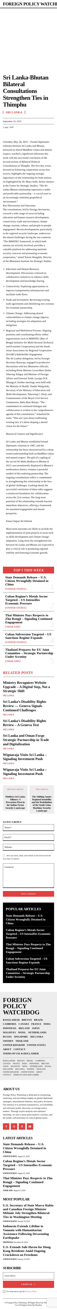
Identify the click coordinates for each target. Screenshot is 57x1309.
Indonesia (8, 1242)
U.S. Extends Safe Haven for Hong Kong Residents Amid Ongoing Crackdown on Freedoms (27, 1251)
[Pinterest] (19, 134)
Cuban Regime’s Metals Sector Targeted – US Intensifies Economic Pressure (26, 599)
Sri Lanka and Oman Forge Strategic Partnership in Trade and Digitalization (26, 740)
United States (15, 589)
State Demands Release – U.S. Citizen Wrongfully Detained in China (26, 580)
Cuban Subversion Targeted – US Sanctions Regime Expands (28, 636)
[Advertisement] (28, 38)
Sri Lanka (8, 696)
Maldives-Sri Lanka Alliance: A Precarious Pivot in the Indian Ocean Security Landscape (15, 802)
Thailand (12, 627)
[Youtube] (30, 1126)
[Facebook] (6, 134)
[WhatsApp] (26, 134)
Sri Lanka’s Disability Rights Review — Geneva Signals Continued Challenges (24, 706)
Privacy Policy (31, 1291)
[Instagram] (14, 1126)
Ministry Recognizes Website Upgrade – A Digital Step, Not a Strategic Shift (26, 687)
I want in (26, 1284)
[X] (12, 134)
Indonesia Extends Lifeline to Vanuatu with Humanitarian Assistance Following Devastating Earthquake (26, 1231)
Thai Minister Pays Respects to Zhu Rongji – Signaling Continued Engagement (28, 618)
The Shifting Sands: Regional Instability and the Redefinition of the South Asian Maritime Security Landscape (42, 803)
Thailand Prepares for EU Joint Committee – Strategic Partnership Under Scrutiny (29, 653)
